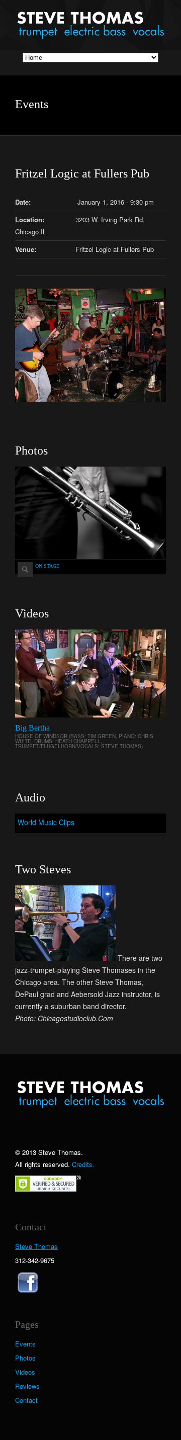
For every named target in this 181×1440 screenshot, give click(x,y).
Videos (25, 1372)
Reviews (27, 1386)
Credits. (83, 1164)
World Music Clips (46, 822)
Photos (25, 1358)
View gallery (25, 569)
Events (25, 1343)
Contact (26, 1400)
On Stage (47, 566)
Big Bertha (32, 728)
